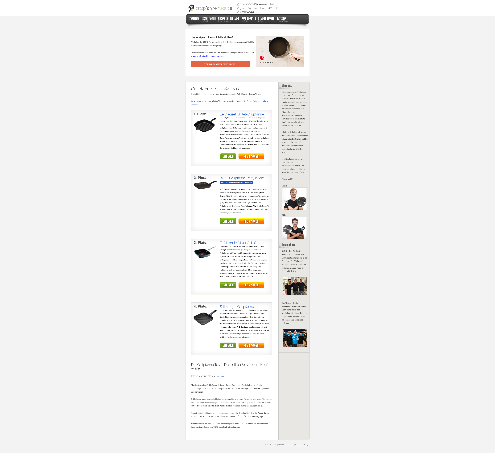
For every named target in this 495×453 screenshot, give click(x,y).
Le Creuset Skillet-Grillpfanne (242, 114)
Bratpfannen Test (272, 445)
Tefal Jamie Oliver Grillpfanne (241, 243)
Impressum (290, 445)
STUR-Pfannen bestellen (220, 64)
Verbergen (219, 376)
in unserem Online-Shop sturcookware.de (207, 56)
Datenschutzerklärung (301, 445)
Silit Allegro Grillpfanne (237, 307)
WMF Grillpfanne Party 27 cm (242, 178)
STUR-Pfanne (282, 445)
